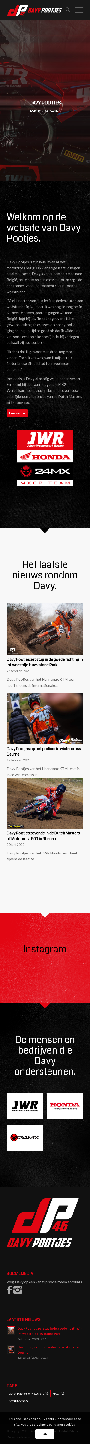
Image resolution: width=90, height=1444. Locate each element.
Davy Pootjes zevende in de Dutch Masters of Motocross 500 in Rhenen (43, 835)
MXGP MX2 (18, 1401)
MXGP (58, 1393)
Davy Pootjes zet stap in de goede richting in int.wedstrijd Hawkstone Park (45, 662)
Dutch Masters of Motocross (28, 1393)
